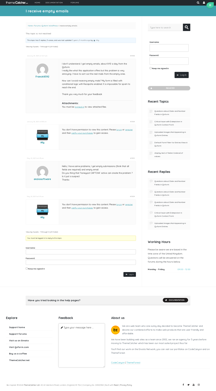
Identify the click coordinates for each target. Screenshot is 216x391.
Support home (17, 327)
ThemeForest (133, 362)
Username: (30, 248)
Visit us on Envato (19, 340)
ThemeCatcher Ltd (32, 385)
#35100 (132, 56)
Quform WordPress (49, 26)
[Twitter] (188, 384)
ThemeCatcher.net (19, 360)
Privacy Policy (126, 385)
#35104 (132, 121)
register (129, 129)
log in (119, 129)
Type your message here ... (78, 327)
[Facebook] (183, 384)
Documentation (176, 300)
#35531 (132, 158)
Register (170, 88)
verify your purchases (82, 133)
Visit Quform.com (19, 347)
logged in (79, 107)
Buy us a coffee (18, 353)
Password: (30, 258)
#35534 (132, 196)
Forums (37, 26)
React (116, 385)
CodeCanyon (118, 362)
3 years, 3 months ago (81, 40)
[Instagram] (198, 384)
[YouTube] (193, 384)
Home (30, 26)
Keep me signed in (36, 269)
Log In (131, 274)
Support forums (18, 333)
